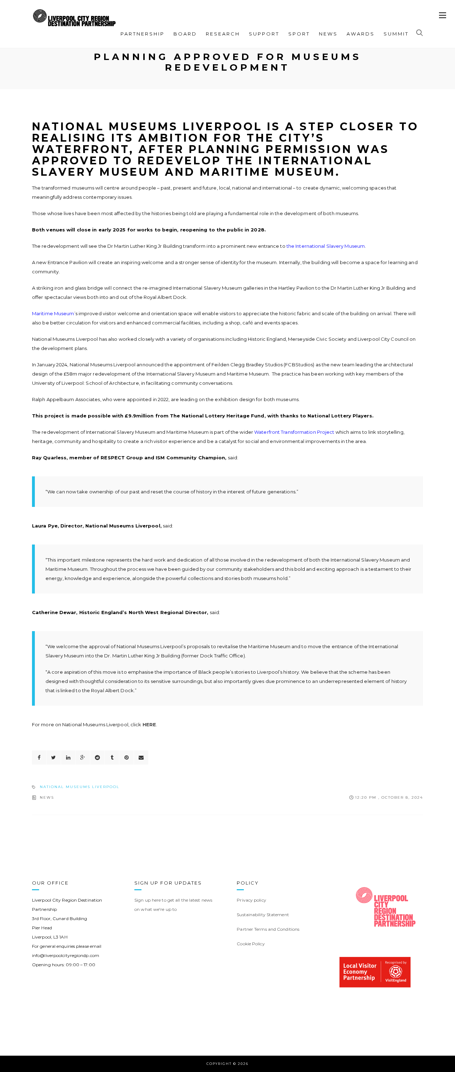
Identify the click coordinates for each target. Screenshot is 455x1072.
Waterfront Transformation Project (294, 432)
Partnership (143, 34)
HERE (149, 724)
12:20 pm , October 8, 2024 (389, 797)
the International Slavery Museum (326, 246)
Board (185, 34)
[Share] (39, 757)
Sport (299, 34)
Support (264, 34)
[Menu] (442, 15)
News (328, 34)
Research (223, 34)
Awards (361, 34)
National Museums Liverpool (79, 786)
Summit (396, 34)
